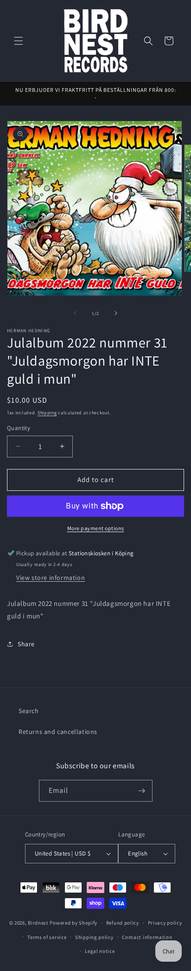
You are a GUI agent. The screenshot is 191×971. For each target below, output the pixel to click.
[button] (18, 41)
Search (29, 711)
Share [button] (26, 644)
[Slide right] (116, 313)
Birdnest (38, 923)
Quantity (18, 428)
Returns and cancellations (58, 731)
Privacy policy (165, 923)
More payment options (95, 528)
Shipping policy (94, 937)
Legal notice (100, 951)
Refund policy (122, 923)
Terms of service (46, 937)
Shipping (47, 413)
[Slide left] (75, 313)
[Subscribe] (142, 791)
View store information (50, 577)
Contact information (147, 937)
